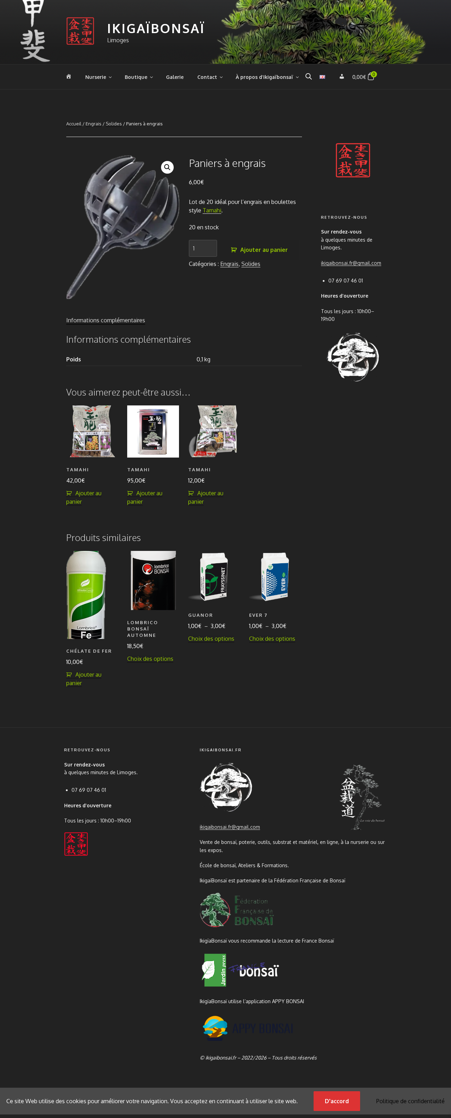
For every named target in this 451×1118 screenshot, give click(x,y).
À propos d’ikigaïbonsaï (264, 77)
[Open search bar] (308, 76)
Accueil (73, 123)
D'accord (337, 1101)
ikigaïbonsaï (156, 28)
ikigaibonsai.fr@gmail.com (351, 263)
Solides (114, 123)
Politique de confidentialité (410, 1101)
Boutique (136, 77)
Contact (207, 77)
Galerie (175, 77)
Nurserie (95, 77)
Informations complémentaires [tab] (105, 320)
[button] (167, 167)
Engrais (93, 123)
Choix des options (150, 658)
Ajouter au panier (264, 249)
